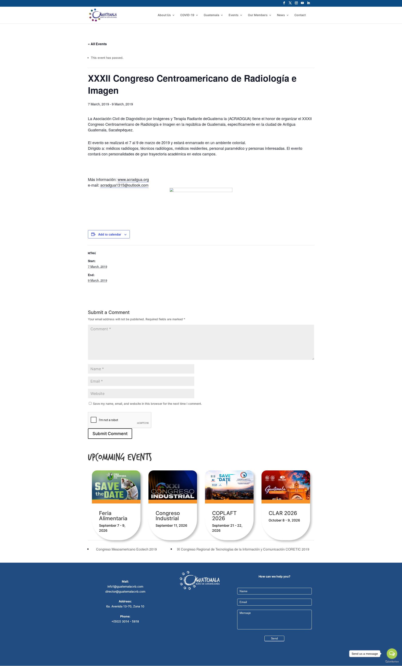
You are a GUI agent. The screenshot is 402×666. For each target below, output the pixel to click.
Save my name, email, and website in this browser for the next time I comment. (147, 403)
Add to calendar (109, 234)
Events (233, 15)
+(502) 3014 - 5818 (125, 621)
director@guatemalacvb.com (125, 591)
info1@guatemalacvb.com (125, 586)
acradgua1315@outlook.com (124, 185)
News (281, 15)
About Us (164, 15)
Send (274, 638)
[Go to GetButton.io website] (392, 661)
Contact (300, 15)
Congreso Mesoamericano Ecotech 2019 (126, 549)
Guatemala (211, 15)
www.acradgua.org (133, 179)
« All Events (97, 43)
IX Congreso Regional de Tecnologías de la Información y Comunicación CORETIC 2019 (243, 549)
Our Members (258, 15)
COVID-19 (187, 15)
